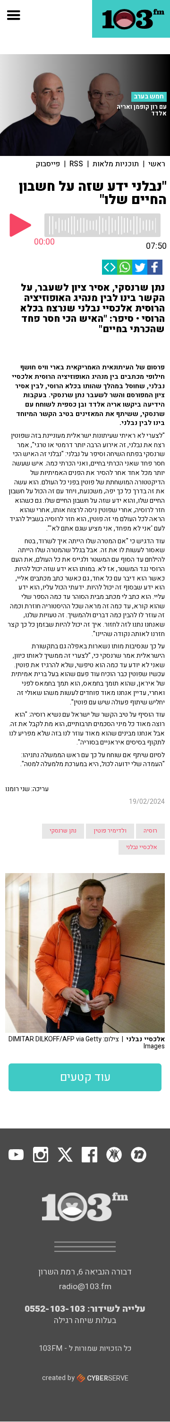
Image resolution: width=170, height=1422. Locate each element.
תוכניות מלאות (116, 164)
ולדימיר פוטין (110, 830)
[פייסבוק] (154, 267)
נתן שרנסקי (63, 830)
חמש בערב (149, 96)
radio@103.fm (85, 1287)
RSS (76, 164)
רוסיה (150, 830)
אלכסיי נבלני (141, 847)
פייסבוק (48, 164)
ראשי (156, 164)
